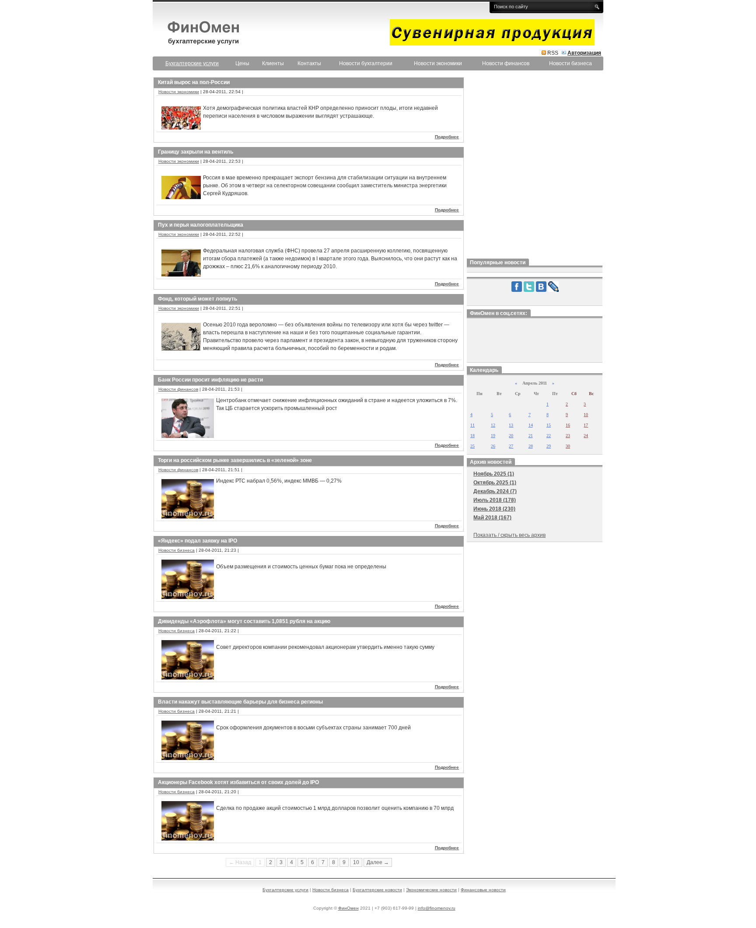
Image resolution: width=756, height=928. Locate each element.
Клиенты (273, 63)
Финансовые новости (483, 889)
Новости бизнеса (570, 63)
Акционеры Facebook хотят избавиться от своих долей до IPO (238, 782)
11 (472, 425)
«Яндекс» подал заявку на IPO (197, 541)
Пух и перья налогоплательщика (200, 225)
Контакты (309, 63)
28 (530, 446)
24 (586, 435)
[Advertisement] (534, 165)
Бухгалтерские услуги (285, 889)
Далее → (378, 862)
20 (511, 435)
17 (586, 425)
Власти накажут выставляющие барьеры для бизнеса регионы (240, 702)
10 (356, 862)
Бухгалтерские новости (377, 889)
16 (568, 425)
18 (472, 435)
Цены (242, 63)
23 (568, 435)
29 (548, 446)
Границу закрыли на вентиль (195, 152)
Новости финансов (505, 63)
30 (568, 446)
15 (548, 425)
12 (493, 425)
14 (530, 425)
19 (493, 435)
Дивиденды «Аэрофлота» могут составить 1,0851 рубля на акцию (244, 621)
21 (530, 435)
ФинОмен (348, 908)
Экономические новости (431, 889)
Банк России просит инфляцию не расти (210, 380)
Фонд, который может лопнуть (197, 299)
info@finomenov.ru (436, 908)
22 (548, 435)
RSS (552, 53)
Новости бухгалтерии (365, 63)
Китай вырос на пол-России (194, 82)
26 (493, 446)
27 (511, 446)
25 (472, 446)
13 (511, 425)
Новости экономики (438, 63)
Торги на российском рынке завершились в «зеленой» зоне (235, 460)
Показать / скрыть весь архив (509, 535)
